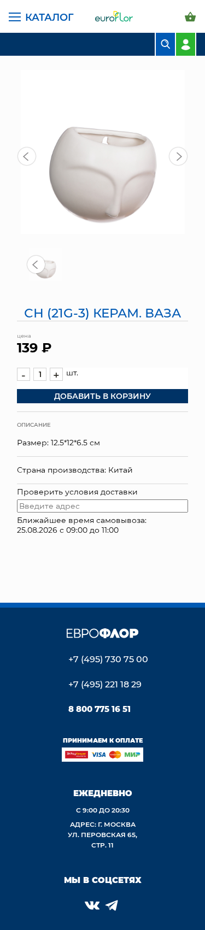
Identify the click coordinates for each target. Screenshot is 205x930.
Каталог (49, 16)
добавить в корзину (102, 396)
